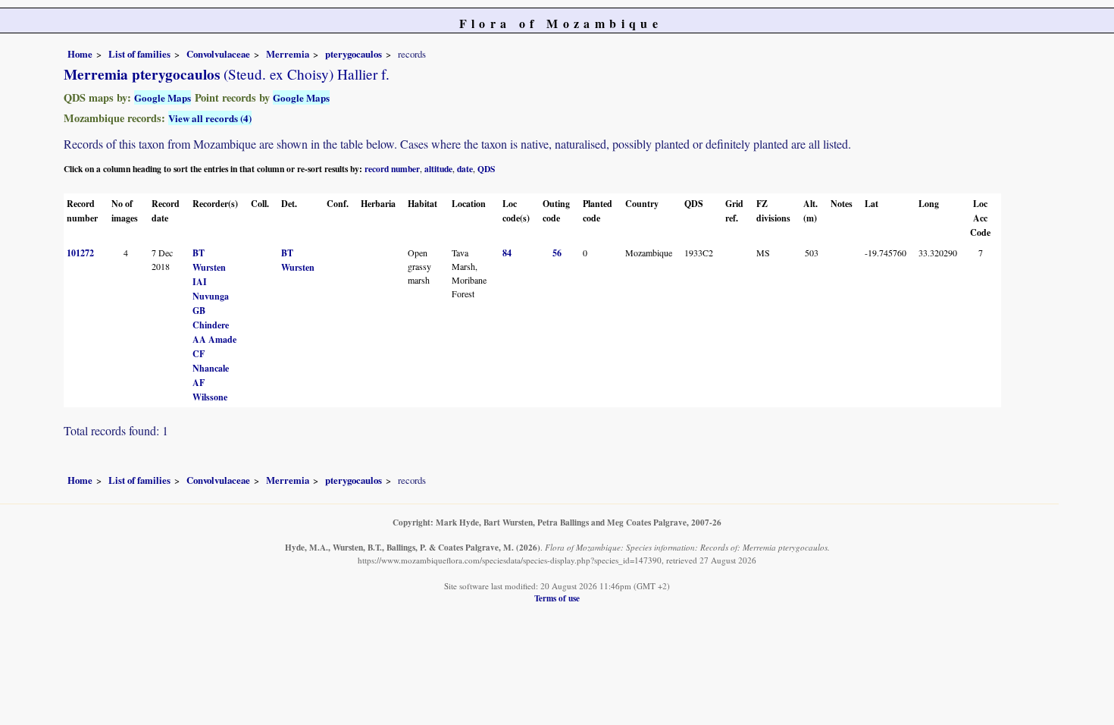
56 (557, 252)
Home (79, 54)
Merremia (287, 54)
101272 (80, 252)
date (465, 168)
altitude (438, 168)
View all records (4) (210, 118)
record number (392, 168)
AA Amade (214, 339)
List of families (139, 54)
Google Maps (162, 97)
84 (507, 252)
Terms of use (557, 598)
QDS (486, 168)
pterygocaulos (353, 54)
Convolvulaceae (218, 54)
